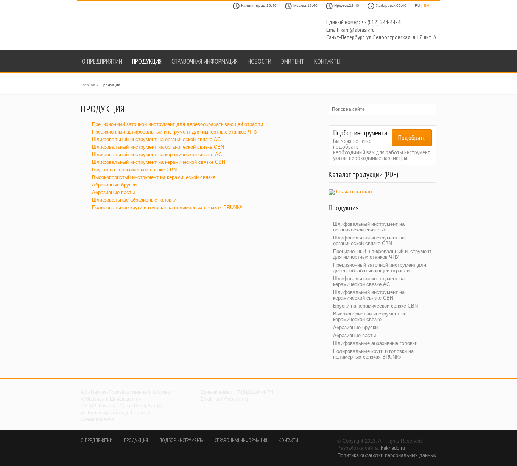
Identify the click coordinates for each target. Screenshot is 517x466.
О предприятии (102, 61)
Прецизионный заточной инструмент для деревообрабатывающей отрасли (177, 124)
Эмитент (292, 61)
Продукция (147, 61)
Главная (88, 85)
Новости (259, 61)
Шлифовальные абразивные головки (134, 200)
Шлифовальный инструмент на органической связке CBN (158, 147)
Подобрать (412, 137)
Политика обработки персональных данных (386, 455)
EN (426, 5)
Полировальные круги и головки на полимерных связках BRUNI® (167, 207)
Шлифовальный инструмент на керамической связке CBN (158, 162)
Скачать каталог (355, 191)
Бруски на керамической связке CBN (134, 169)
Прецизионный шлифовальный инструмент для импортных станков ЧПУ (175, 132)
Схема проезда (97, 419)
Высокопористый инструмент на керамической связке (153, 177)
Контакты (327, 61)
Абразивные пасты (113, 192)
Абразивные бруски (114, 185)
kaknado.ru (393, 448)
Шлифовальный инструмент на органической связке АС (156, 139)
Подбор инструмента (181, 440)
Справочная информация (204, 61)
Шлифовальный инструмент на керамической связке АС (157, 154)
